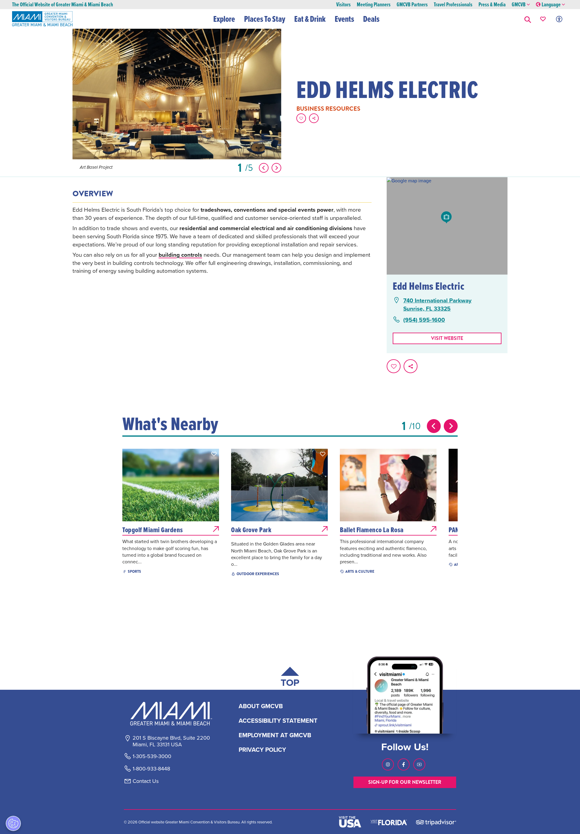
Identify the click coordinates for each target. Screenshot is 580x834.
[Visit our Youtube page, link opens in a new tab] (419, 764)
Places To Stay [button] (264, 19)
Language (551, 5)
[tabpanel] (222, 244)
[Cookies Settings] (13, 823)
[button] (528, 19)
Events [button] (344, 19)
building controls (180, 254)
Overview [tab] (92, 193)
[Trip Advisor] (436, 822)
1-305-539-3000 (152, 756)
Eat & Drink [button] (310, 19)
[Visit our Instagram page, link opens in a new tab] (388, 764)
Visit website (447, 338)
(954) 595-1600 (424, 320)
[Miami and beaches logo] (171, 713)
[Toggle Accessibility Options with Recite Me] (559, 19)
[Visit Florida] (389, 822)
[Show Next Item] (276, 168)
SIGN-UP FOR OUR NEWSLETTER (404, 782)
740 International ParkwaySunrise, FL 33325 (437, 304)
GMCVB (519, 5)
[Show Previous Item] (264, 168)
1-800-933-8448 (151, 768)
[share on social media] (314, 118)
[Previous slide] (434, 426)
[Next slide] (451, 426)
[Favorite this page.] (301, 118)
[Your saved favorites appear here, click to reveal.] (543, 19)
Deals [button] (371, 19)
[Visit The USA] (350, 822)
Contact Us (146, 781)
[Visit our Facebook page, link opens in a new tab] (404, 764)
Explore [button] (224, 19)
